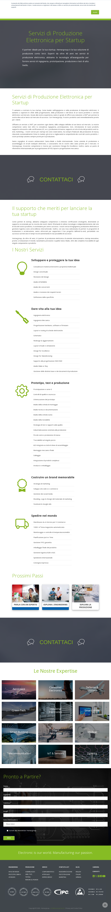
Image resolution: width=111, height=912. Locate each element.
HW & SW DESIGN (14, 872)
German (78, 877)
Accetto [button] (95, 12)
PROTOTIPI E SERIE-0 (15, 874)
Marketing (62, 877)
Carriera (96, 867)
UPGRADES (12, 877)
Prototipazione (64, 874)
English (78, 872)
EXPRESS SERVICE (47, 877)
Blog (77, 867)
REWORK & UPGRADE (31, 880)
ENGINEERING (13, 867)
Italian (78, 874)
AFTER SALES (46, 874)
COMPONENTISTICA (48, 872)
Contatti (96, 871)
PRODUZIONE (29, 867)
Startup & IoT (64, 867)
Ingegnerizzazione (65, 872)
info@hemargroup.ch (57, 908)
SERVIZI (44, 867)
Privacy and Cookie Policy (74, 908)
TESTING (27, 877)
